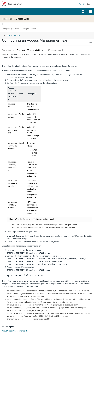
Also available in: (8, 50)
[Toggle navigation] (90, 11)
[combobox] (30, 50)
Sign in (89, 4)
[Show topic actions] (90, 42)
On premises (16, 57)
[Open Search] (80, 4)
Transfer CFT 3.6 (16, 54)
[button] (47, 35)
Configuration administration (53, 54)
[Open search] (83, 11)
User (6, 57)
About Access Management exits (15, 331)
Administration (32, 54)
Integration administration (79, 54)
